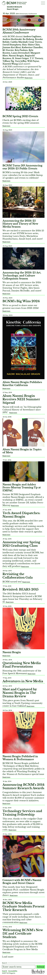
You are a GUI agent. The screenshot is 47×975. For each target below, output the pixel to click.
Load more (7, 956)
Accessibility (12, 971)
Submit (40, 967)
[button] (43, 3)
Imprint (4, 971)
